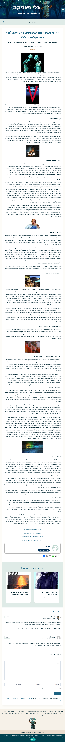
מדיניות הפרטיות (33, 737)
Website (18, 684)
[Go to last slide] (56, 587)
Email (38, 684)
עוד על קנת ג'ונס (36, 530)
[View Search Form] (3, 22)
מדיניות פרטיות (29, 732)
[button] (63, 10)
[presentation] (46, 580)
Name (57, 684)
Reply (7, 616)
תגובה (58, 663)
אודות (42, 732)
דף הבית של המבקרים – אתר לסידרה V (32, 540)
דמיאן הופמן (23, 598)
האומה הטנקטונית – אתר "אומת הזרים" (32, 537)
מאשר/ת (33, 739)
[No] (63, 738)
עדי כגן (36, 46)
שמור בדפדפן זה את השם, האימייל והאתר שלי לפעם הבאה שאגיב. (43, 689)
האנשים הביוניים (28, 530)
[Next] (8, 587)
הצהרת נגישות (37, 732)
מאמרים (32, 49)
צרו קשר (23, 732)
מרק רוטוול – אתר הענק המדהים (32, 533)
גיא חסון (52, 598)
